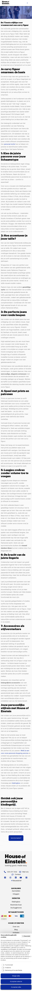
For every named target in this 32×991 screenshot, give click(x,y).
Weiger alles (16, 976)
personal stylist (9, 144)
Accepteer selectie (16, 981)
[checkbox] (7, 965)
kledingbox (16, 783)
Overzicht (27, 936)
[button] (27, 3)
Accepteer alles (16, 987)
